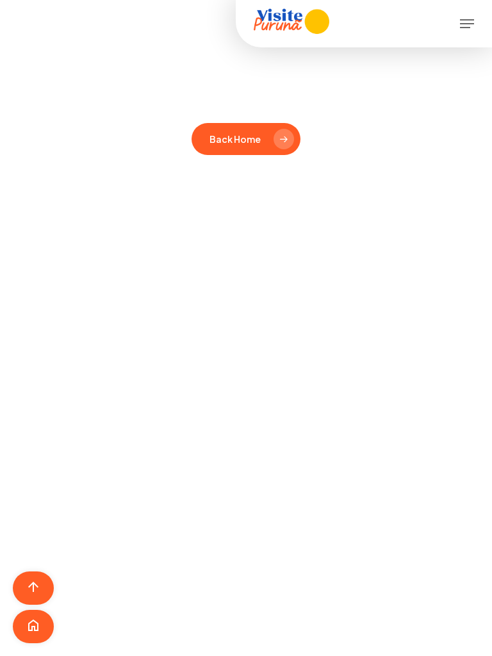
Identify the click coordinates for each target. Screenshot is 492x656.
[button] (467, 23)
